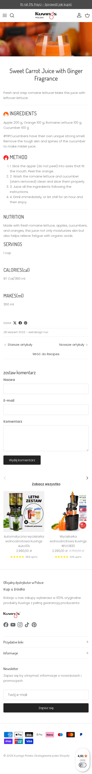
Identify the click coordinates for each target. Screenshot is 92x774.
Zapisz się (46, 708)
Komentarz (12, 421)
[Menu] (4, 15)
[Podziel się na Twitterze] (14, 323)
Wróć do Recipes (46, 354)
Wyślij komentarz (22, 460)
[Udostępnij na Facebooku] (20, 323)
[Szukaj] (14, 15)
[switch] (82, 765)
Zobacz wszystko (46, 484)
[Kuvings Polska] (46, 15)
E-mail (8, 400)
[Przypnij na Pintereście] (25, 323)
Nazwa (9, 379)
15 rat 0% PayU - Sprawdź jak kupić (46, 4)
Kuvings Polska (23, 755)
